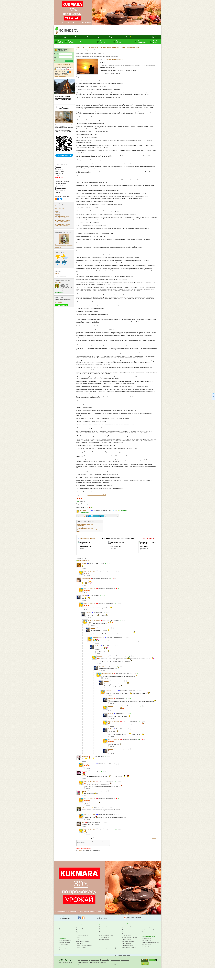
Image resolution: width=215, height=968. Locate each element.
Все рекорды (58, 247)
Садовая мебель (126, 943)
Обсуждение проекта (62, 181)
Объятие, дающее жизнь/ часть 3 (85, 524)
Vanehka (84, 563)
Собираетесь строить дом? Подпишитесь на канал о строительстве (63, 98)
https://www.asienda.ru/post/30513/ (97, 495)
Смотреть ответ (59, 302)
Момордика (58, 282)
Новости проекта (60, 184)
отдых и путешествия (81, 47)
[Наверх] (213, 394)
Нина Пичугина (93, 962)
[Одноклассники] (56, 199)
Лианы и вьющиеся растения (106, 933)
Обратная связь (83, 960)
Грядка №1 (57, 211)
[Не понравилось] (107, 563)
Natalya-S (84, 791)
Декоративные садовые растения (109, 924)
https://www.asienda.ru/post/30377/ (113, 59)
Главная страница (61, 165)
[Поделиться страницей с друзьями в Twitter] (90, 516)
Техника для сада (103, 946)
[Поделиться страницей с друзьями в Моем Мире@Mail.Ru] (88, 516)
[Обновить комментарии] (213, 396)
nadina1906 (84, 771)
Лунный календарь (63, 944)
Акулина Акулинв (86, 578)
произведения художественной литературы (114, 47)
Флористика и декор (104, 939)
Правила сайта (60, 190)
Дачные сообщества (64, 928)
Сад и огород (60, 41)
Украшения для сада (127, 945)
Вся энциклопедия (59, 292)
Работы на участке (146, 938)
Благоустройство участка (106, 41)
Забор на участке (126, 935)
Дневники (68, 37)
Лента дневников (63, 926)
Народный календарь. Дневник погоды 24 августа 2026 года (62, 217)
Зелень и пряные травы (82, 930)
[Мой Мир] (61, 199)
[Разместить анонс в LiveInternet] (95, 516)
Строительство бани (147, 931)
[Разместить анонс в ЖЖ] (101, 516)
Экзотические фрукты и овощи (106, 935)
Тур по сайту (59, 186)
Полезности (62, 938)
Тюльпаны (57, 214)
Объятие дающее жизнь (132, 47)
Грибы (77, 939)
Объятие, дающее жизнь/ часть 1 (85, 528)
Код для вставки (111, 515)
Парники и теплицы (81, 947)
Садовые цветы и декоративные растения (79, 41)
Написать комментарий (84, 560)
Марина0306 (85, 756)
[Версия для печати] (117, 516)
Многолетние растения (104, 931)
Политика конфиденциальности (120, 960)
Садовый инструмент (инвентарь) (107, 948)
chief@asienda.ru (102, 962)
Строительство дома (147, 926)
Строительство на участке (122, 41)
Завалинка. (97, 49)
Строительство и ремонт (149, 924)
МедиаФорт (68, 962)
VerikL (83, 822)
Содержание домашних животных (150, 942)
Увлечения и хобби (146, 944)
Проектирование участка (128, 941)
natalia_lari (86, 49)
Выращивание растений (82, 933)
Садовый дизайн (126, 939)
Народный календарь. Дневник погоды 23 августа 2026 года (62, 221)
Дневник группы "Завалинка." (86, 521)
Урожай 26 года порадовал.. (61, 206)
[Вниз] (213, 399)
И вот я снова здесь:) (60, 208)
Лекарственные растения (65, 946)
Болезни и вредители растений (84, 945)
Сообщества (79, 37)
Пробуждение (80, 525)
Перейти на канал (63, 155)
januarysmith (58, 273)
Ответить (84, 568)
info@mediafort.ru (114, 964)
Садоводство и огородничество (86, 924)
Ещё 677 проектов (148, 538)
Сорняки (78, 937)
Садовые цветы (103, 930)
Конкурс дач (59, 177)
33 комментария (123, 510)
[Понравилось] (109, 563)
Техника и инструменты (142, 41)
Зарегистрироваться (83, 848)
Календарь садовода (64, 942)
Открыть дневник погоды (60, 266)
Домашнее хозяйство (148, 936)
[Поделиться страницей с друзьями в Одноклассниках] (84, 516)
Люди (57, 175)
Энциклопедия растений (118, 37)
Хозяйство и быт (156, 41)
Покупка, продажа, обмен (65, 948)
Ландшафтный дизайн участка (130, 926)
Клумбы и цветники (127, 928)
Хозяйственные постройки (148, 930)
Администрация (60, 188)
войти (80, 850)
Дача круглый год (146, 940)
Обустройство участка (129, 924)
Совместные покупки (138, 37)
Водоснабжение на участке (129, 947)
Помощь (57, 192)
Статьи (90, 37)
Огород (78, 926)
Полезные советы (63, 950)
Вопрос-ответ (100, 37)
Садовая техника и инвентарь (108, 944)
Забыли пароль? (58, 60)
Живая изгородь (126, 933)
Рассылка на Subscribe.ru (134, 917)
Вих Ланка (84, 595)
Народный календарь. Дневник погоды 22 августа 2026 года (62, 225)
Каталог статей (60, 171)
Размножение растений (82, 935)
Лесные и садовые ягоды (82, 928)
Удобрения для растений (82, 941)
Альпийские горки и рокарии (129, 931)
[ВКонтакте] (58, 199)
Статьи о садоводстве (64, 930)
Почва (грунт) (79, 943)
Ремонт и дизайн (146, 928)
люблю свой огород (86, 807)
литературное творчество (95, 47)
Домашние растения (104, 937)
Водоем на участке (127, 930)
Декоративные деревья (105, 926)
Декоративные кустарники (105, 928)
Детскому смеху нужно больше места (64, 107)
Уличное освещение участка (129, 937)
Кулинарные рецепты (147, 946)
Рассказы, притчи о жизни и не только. (91, 503)
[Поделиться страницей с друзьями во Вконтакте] (86, 516)
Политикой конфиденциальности (61, 75)
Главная (58, 37)
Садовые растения (81, 931)
